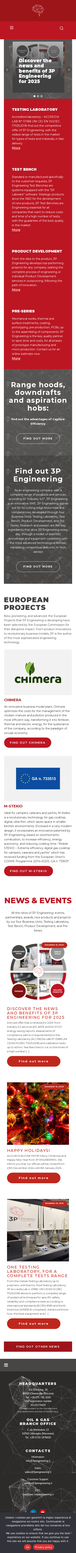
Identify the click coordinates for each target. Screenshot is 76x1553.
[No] (71, 1533)
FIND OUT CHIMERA (27, 742)
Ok (27, 1547)
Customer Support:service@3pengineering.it (38, 1481)
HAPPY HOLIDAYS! (28, 1150)
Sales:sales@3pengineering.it (38, 1470)
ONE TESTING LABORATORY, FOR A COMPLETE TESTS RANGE (37, 1271)
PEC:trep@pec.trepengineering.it (38, 1492)
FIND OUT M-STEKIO (28, 871)
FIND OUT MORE (38, 438)
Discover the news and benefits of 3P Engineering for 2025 (36, 1013)
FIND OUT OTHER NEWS (38, 1346)
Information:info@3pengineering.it (38, 1458)
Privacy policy (43, 1547)
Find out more (34, 1061)
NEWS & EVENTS (38, 900)
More (16, 148)
